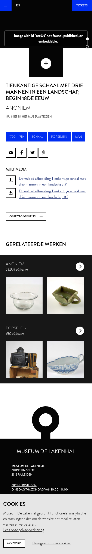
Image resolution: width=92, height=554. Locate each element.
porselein (59, 136)
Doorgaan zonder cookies (51, 543)
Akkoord (14, 543)
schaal (37, 136)
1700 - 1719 (16, 136)
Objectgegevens (22, 216)
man (78, 136)
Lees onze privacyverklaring (23, 530)
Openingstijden (24, 485)
